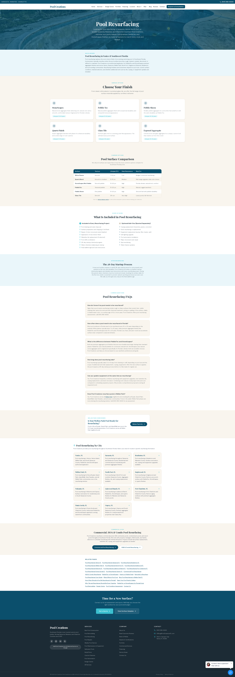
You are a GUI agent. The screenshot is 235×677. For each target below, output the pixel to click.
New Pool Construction (92, 630)
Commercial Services (125, 646)
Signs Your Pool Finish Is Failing (126, 580)
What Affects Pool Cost (111, 577)
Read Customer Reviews (126, 633)
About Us (122, 630)
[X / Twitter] (64, 641)
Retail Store (88, 652)
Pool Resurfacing (90, 636)
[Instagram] (56, 641)
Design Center (109, 6)
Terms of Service (169, 674)
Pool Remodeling (90, 586)
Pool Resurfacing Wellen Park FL (94, 565)
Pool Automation (90, 658)
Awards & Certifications (126, 640)
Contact (162, 6)
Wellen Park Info (137, 424)
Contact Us (127, 586)
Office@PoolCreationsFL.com (165, 633)
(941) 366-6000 (228, 2)
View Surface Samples (126, 611)
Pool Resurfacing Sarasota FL (111, 562)
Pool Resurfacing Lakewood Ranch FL (114, 568)
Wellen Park (108, 397)
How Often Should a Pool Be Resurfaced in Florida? (100, 580)
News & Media (123, 636)
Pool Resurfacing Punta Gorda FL (95, 571)
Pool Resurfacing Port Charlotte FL (137, 568)
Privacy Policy (159, 674)
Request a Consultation (176, 6)
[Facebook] (51, 641)
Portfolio (118, 6)
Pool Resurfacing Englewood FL (134, 565)
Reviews (155, 6)
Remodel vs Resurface (141, 574)
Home (93, 6)
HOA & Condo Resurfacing (130, 547)
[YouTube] (60, 641)
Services (99, 6)
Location (132, 6)
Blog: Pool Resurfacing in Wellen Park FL (131, 577)
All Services (88, 665)
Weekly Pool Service (91, 643)
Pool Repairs (88, 640)
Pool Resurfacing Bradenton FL (130, 562)
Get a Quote (103, 611)
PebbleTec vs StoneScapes (110, 574)
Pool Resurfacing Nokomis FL (93, 568)
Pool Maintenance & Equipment (94, 646)
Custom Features (90, 655)
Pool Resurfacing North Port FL (114, 565)
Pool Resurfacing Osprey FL (114, 571)
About (139, 6)
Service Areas (123, 652)
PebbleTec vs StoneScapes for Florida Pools (130, 583)
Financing (125, 6)
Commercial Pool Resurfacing (104, 547)
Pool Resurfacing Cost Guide (93, 577)
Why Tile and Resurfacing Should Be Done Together (100, 583)
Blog (150, 6)
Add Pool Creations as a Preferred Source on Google (65, 647)
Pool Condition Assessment (114, 586)
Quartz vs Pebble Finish (127, 574)
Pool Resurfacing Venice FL (93, 562)
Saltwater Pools (89, 649)
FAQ (145, 6)
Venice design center (103, 199)
